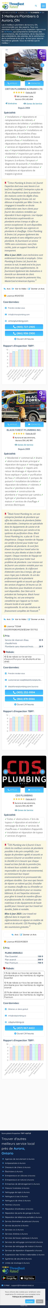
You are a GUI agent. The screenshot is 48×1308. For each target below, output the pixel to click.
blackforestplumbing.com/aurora (23, 686)
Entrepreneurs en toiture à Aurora (19, 1180)
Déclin (39, 1301)
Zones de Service (34, 103)
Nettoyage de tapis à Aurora (17, 1192)
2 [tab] (21, 77)
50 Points (8, 31)
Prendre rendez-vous (16, 308)
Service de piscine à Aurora (16, 1225)
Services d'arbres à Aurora (16, 1234)
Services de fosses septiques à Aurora (21, 1238)
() (30, 92)
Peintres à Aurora (12, 1205)
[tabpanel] (24, 66)
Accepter (30, 1301)
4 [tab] (25, 77)
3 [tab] (23, 77)
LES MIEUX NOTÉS (8, 13)
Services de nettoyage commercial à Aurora (24, 1242)
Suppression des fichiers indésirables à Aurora (24, 1254)
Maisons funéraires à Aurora (17, 1188)
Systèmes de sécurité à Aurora (18, 1259)
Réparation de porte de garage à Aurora (22, 1213)
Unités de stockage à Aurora (17, 1263)
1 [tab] (19, 77)
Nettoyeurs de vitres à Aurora (17, 1200)
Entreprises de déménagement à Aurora (22, 1184)
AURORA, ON (23, 13)
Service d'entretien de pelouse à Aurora (22, 1221)
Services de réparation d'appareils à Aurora (23, 1250)
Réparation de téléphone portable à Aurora (23, 1217)
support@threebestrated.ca (22, 1285)
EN (43, 13)
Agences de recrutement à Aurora (19, 1159)
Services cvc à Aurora (14, 1229)
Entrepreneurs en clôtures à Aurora (20, 1175)
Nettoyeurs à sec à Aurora (16, 1196)
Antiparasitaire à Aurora (15, 1163)
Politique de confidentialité (22, 1297)
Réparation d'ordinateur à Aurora (19, 1209)
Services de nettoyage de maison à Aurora (23, 1246)
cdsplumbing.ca (16, 1022)
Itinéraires (12, 103)
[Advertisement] (24, 1106)
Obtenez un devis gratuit (18, 1009)
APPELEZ (13, 83)
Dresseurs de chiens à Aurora (17, 1167)
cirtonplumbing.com (18, 321)
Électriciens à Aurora (14, 1171)
